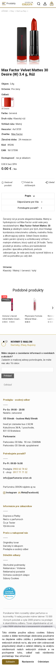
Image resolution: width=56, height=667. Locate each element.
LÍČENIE (4, 11)
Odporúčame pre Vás (28, 202)
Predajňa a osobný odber (15, 549)
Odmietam (43, 661)
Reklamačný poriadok (14, 571)
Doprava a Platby (11, 516)
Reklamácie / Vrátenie (14, 568)
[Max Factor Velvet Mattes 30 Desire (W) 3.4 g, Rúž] (28, 39)
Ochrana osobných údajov (16, 575)
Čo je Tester (9, 523)
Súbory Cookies (11, 578)
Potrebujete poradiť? (28, 208)
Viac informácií (22, 656)
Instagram (11, 492)
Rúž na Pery (21, 11)
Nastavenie (28, 661)
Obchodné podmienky (14, 565)
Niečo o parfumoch (13, 519)
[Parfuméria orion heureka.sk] (9, 593)
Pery (12, 11)
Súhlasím (10, 661)
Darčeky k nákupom (13, 546)
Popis (28, 196)
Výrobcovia (8, 526)
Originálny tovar (11, 542)
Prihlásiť (8, 375)
